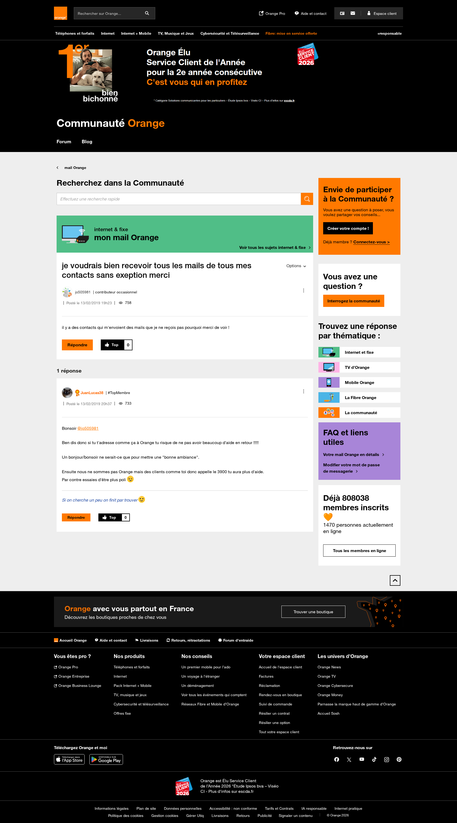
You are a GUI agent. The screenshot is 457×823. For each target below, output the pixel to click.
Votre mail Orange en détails (351, 454)
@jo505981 (88, 428)
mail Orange (75, 167)
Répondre (77, 344)
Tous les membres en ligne (359, 550)
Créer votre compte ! (348, 228)
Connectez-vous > (371, 241)
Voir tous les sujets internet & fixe (272, 247)
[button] (303, 290)
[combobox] (179, 199)
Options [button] (293, 265)
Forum (64, 141)
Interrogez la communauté (353, 300)
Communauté (111, 122)
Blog (87, 141)
